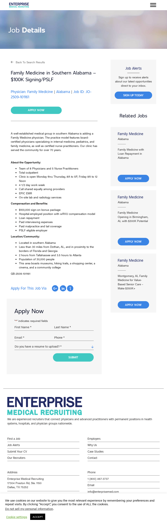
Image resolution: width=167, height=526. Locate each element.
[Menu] (153, 5)
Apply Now (133, 178)
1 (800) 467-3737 (98, 479)
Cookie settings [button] (16, 517)
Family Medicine (130, 133)
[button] (28, 62)
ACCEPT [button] (38, 517)
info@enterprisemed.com (103, 491)
